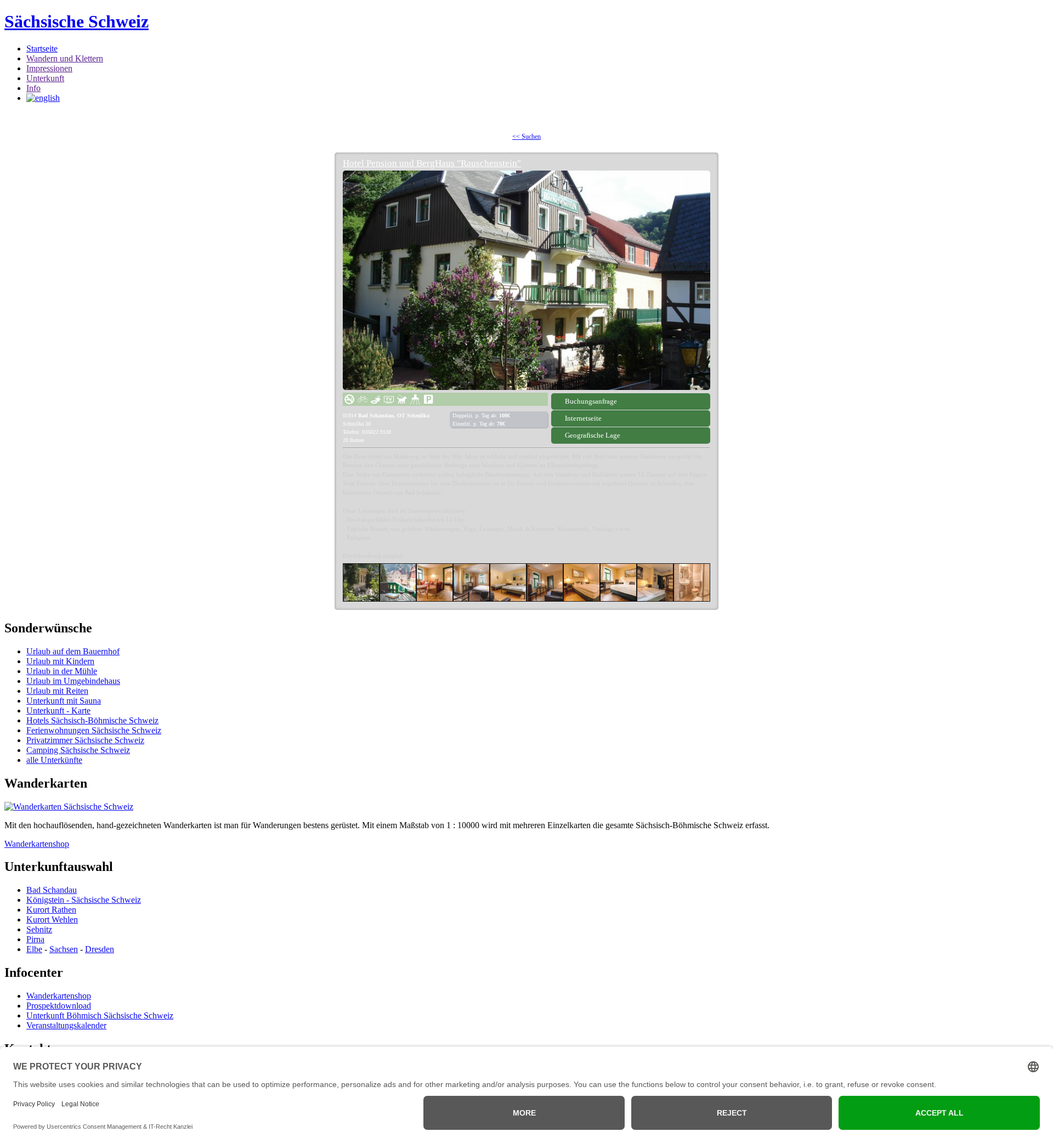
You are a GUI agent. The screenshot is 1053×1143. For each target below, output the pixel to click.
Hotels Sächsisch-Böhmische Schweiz (92, 720)
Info (33, 88)
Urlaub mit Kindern (60, 661)
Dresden (99, 949)
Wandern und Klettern (64, 58)
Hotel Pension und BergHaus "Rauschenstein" (432, 163)
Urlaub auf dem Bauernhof (73, 651)
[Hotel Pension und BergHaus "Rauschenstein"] (526, 280)
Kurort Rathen (51, 909)
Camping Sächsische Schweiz (78, 750)
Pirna (35, 939)
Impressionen (49, 68)
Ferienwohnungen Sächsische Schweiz (93, 730)
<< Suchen (526, 136)
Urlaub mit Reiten (57, 690)
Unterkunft (45, 78)
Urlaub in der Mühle (61, 671)
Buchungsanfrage (591, 401)
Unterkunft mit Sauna (63, 700)
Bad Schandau (51, 890)
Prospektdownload (58, 1005)
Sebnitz (39, 929)
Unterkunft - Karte (58, 710)
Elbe (34, 949)
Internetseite (583, 418)
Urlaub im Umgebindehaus (73, 681)
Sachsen (63, 949)
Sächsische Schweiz (76, 21)
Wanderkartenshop (36, 843)
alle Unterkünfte (54, 760)
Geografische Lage (592, 435)
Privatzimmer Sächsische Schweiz (85, 740)
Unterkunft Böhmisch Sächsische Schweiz (99, 1015)
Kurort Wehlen (52, 919)
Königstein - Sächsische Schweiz (83, 899)
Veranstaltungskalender (66, 1025)
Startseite (42, 48)
